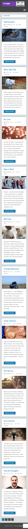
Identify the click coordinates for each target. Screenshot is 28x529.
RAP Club (7, 219)
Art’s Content (9, 421)
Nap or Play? (9, 169)
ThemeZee (20, 525)
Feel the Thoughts (11, 471)
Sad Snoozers (9, 22)
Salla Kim (20, 373)
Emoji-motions (10, 321)
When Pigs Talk (10, 69)
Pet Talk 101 (8, 371)
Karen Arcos (19, 473)
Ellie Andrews (17, 323)
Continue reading (9, 61)
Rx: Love (7, 119)
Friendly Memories (11, 269)
